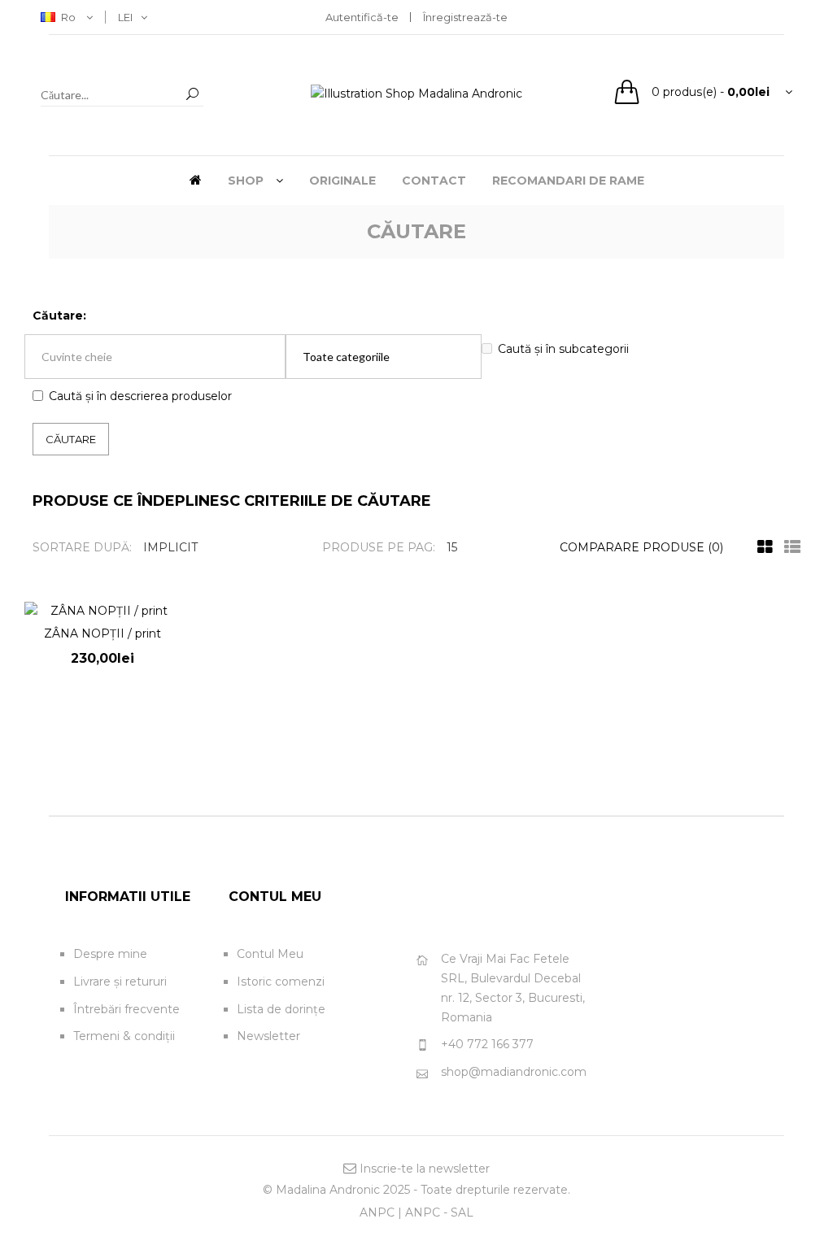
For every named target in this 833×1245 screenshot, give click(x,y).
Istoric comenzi (281, 981)
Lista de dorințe (281, 1009)
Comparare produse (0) (641, 547)
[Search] (192, 94)
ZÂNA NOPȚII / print (102, 633)
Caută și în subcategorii (563, 349)
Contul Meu (270, 954)
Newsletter (268, 1036)
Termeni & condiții (124, 1036)
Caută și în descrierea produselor (140, 396)
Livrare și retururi (120, 981)
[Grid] (761, 547)
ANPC (377, 1212)
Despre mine (110, 954)
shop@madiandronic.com (514, 1071)
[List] (788, 547)
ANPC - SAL (439, 1212)
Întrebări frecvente (126, 1009)
